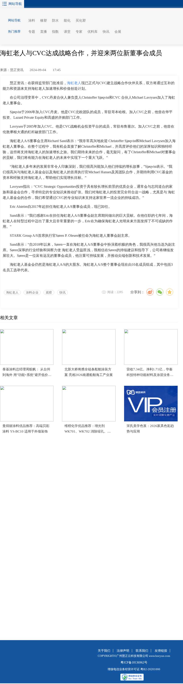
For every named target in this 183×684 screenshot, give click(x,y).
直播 (43, 31)
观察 (49, 292)
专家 (79, 31)
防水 (55, 20)
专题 (31, 31)
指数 (55, 31)
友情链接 (161, 650)
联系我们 (142, 650)
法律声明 (123, 650)
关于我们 (104, 650)
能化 (67, 20)
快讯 (106, 31)
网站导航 (15, 4)
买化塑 (81, 20)
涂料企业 (32, 292)
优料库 (92, 31)
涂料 (31, 20)
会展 (117, 31)
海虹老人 (12, 292)
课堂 (67, 31)
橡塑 (43, 20)
